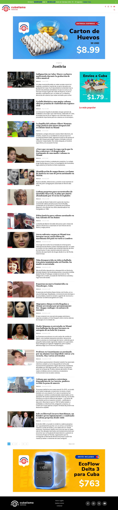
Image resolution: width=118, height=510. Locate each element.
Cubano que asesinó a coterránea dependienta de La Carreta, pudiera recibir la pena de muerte (53, 381)
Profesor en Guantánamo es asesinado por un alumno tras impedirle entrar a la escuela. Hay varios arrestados (55, 354)
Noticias (10, 87)
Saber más (87, 2)
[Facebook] (105, 7)
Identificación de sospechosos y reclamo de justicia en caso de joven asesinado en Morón (55, 173)
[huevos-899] (59, 37)
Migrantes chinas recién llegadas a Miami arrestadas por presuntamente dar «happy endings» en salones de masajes (53, 307)
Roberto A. (38, 81)
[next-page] (26, 443)
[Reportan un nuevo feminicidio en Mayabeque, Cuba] (21, 289)
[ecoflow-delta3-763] (59, 470)
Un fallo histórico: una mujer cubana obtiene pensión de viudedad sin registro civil (55, 104)
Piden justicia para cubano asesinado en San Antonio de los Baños (55, 217)
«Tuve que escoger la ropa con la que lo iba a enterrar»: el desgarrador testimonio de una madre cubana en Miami (54, 152)
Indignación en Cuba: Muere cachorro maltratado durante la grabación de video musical (54, 76)
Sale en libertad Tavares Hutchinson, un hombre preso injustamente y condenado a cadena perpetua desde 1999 (55, 416)
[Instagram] (108, 7)
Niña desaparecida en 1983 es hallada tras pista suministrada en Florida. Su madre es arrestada (54, 262)
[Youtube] (114, 7)
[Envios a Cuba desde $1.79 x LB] (95, 87)
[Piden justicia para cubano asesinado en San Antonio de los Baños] (21, 221)
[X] (111, 7)
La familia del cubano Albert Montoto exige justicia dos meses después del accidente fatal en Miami (53, 126)
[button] (114, 9)
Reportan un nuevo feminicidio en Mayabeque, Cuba (52, 285)
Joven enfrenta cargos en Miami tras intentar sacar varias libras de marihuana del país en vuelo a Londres (54, 236)
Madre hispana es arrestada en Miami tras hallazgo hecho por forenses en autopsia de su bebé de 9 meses (54, 328)
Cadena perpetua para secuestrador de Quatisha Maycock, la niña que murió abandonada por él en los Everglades (54, 194)
